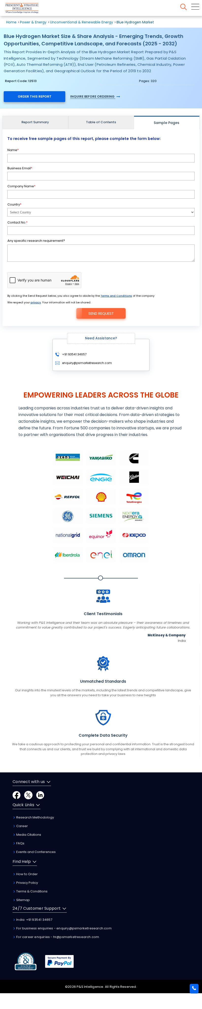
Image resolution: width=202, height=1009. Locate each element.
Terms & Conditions (32, 891)
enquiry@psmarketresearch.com (87, 363)
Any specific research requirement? (36, 240)
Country (14, 204)
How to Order (27, 874)
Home (11, 22)
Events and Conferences (36, 852)
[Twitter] (28, 795)
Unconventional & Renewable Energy (81, 22)
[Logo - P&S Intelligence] (28, 9)
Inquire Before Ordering (92, 96)
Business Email (19, 168)
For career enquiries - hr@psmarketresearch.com (57, 937)
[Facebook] (16, 795)
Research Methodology (35, 817)
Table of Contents (101, 122)
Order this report (34, 96)
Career (22, 826)
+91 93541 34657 (74, 354)
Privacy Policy (27, 882)
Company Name (21, 186)
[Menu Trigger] (195, 6)
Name (13, 150)
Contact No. (17, 222)
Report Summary (35, 122)
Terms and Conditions (116, 296)
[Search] (183, 7)
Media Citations (28, 834)
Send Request (101, 313)
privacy (36, 302)
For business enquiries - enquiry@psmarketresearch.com (64, 928)
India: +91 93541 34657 (34, 919)
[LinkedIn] (40, 795)
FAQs (20, 843)
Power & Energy (33, 22)
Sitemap (23, 900)
